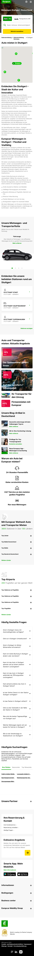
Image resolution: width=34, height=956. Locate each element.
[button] (16, 53)
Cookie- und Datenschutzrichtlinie (12, 944)
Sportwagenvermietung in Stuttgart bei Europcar (8, 777)
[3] (18, 268)
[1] (12, 268)
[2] (15, 268)
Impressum (27, 944)
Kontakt (10, 946)
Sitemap (4, 946)
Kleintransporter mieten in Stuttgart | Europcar (24, 777)
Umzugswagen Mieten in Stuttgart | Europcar (8, 781)
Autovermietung (6, 37)
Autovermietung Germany (19, 38)
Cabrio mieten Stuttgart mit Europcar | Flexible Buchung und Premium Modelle (8, 774)
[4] (22, 268)
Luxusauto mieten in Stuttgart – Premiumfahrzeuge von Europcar (24, 774)
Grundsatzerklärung (20, 946)
